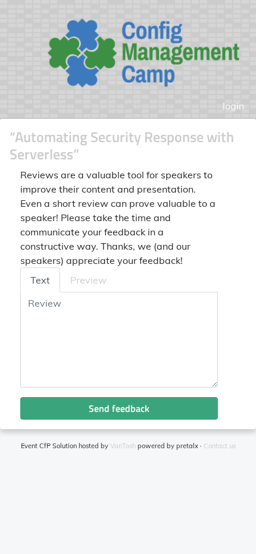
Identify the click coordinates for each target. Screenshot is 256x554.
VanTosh (123, 446)
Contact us (220, 446)
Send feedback (119, 408)
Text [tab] (40, 280)
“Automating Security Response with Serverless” (122, 145)
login (233, 106)
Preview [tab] (88, 280)
